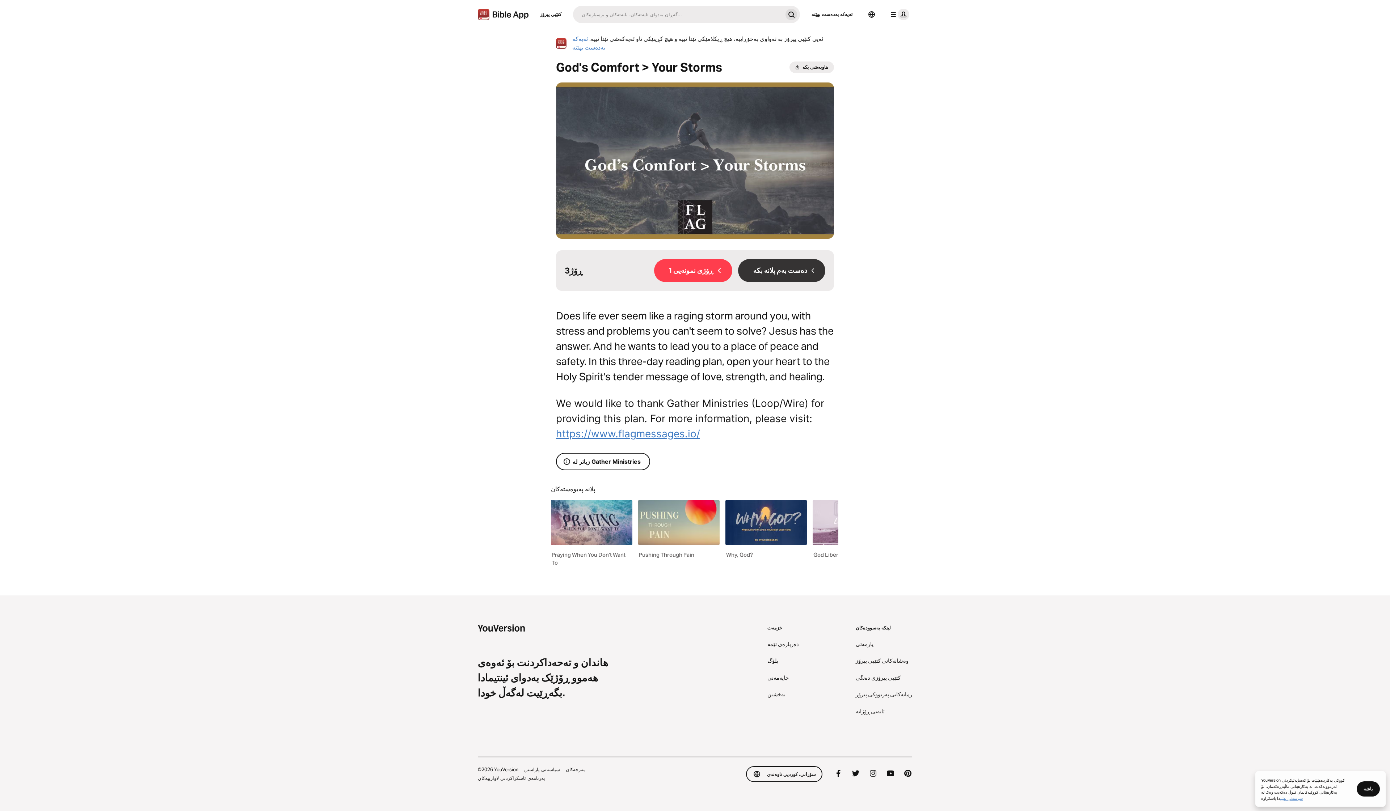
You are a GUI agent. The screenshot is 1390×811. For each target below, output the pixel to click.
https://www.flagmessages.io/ (628, 434)
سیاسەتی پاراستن (542, 769)
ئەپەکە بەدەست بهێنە (832, 14)
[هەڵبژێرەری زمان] (871, 14)
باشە (1368, 788)
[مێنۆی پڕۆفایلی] (898, 14)
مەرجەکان (576, 769)
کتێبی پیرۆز (550, 14)
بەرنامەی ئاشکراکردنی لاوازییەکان (511, 778)
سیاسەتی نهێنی (1291, 798)
